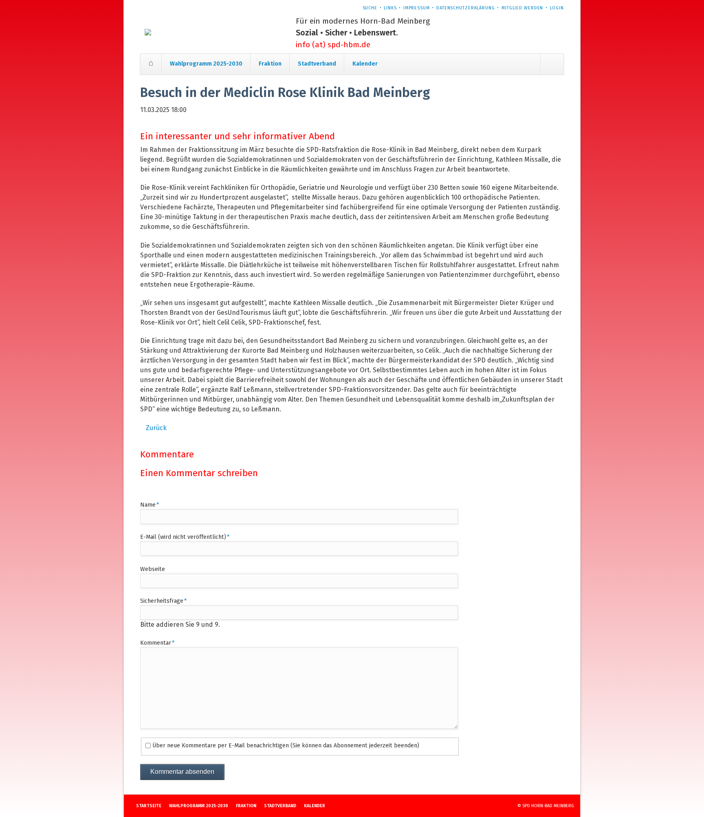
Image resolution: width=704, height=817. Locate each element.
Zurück (156, 428)
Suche (370, 8)
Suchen (551, 64)
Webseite (152, 569)
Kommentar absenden (182, 771)
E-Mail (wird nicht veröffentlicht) (184, 536)
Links (390, 8)
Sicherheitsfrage (163, 600)
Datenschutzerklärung (465, 8)
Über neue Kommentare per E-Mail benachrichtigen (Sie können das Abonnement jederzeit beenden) (285, 745)
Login (557, 8)
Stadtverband (317, 63)
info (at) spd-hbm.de (333, 44)
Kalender (365, 63)
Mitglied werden (522, 8)
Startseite (151, 63)
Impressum (416, 8)
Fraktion (270, 63)
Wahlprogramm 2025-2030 (206, 63)
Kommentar (157, 642)
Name (153, 504)
